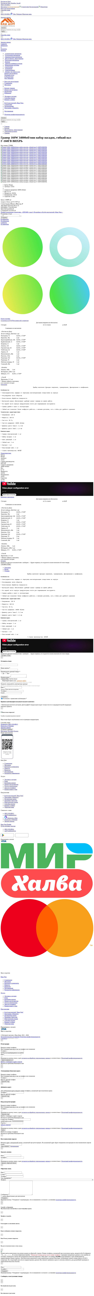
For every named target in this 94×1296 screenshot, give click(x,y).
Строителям (8, 104)
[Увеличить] (7, 758)
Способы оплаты (9, 98)
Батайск (13, 3)
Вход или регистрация (8, 8)
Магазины (7, 85)
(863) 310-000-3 (5, 5)
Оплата (16, 731)
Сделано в (4, 1038)
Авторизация (14, 1146)
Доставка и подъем (10, 96)
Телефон (3, 691)
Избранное (7, 93)
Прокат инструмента (10, 90)
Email (2, 693)
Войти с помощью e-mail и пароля (11, 1061)
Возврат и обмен (9, 99)
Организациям (9, 106)
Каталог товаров (9, 88)
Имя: (2, 1054)
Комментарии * (5, 677)
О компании (8, 83)
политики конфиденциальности (66, 1200)
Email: (2, 1144)
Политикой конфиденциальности (71, 1058)
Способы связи (5, 10)
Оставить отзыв (5, 564)
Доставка (10, 731)
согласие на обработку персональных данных (36, 1058)
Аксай (18, 3)
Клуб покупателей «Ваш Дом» (14, 103)
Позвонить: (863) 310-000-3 (9, 724)
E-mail (3, 1174)
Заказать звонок (9, 821)
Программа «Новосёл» (11, 108)
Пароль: (3, 1123)
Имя (2, 1172)
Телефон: (3, 1051)
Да (3, 673)
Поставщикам (8, 111)
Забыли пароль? (6, 1125)
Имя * (2, 687)
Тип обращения (6, 1178)
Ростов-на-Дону (6, 3)
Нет (8, 673)
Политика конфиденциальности (14, 114)
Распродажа (8, 91)
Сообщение (5, 1194)
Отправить (4, 696)
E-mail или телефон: (7, 1119)
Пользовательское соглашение (10, 1037)
